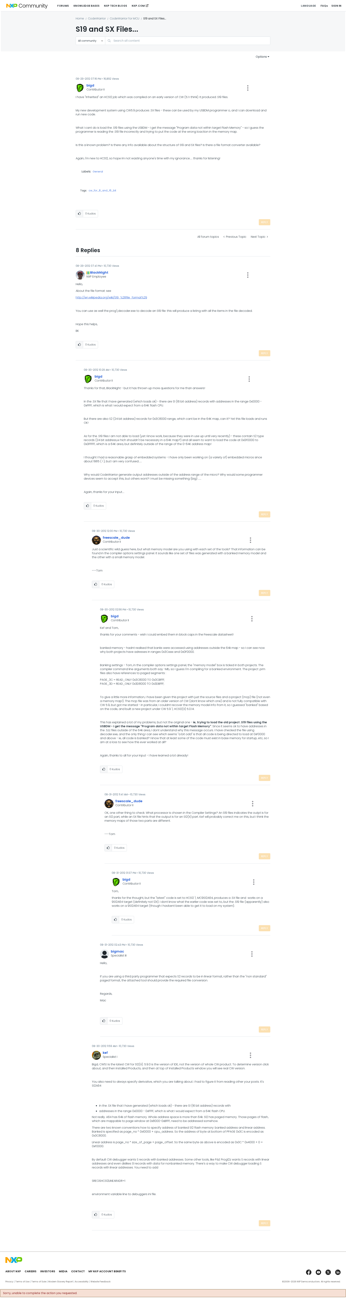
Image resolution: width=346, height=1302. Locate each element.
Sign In (336, 6)
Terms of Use (22, 1282)
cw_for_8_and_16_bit (102, 190)
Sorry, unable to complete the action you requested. (40, 1293)
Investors (47, 1271)
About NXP (13, 1271)
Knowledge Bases (86, 6)
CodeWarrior (97, 18)
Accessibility (81, 1282)
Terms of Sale (38, 1282)
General (98, 171)
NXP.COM (138, 6)
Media (63, 1271)
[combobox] (187, 40)
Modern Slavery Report (60, 1282)
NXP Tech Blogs (115, 6)
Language (308, 6)
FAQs (324, 6)
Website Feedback (100, 1282)
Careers (31, 1271)
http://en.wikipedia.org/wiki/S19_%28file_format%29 (111, 297)
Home (80, 18)
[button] (247, 87)
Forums (63, 6)
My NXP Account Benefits (107, 1271)
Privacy (9, 1282)
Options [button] (261, 57)
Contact (78, 1271)
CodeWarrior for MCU (124, 18)
